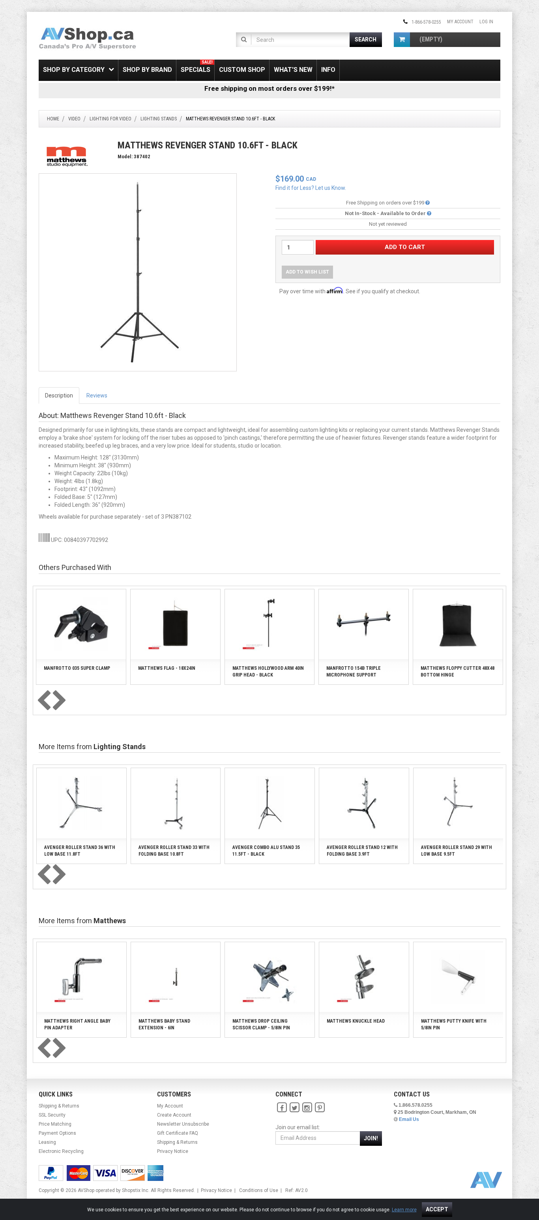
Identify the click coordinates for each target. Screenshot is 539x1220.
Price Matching (55, 1124)
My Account (460, 21)
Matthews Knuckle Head (356, 1021)
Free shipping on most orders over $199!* (269, 88)
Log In (486, 21)
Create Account (174, 1115)
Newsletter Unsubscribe (183, 1124)
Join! (371, 1138)
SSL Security (52, 1115)
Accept (437, 1209)
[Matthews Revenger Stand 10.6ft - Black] (137, 272)
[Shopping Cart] (402, 39)
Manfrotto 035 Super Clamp (77, 668)
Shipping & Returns (59, 1106)
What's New (293, 69)
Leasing (47, 1142)
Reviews (96, 395)
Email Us (409, 1119)
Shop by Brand (147, 69)
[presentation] (44, 701)
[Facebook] (281, 1108)
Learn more (404, 1210)
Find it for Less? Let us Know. (310, 188)
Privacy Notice (172, 1151)
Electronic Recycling (61, 1151)
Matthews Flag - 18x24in (166, 668)
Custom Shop (242, 69)
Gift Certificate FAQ (177, 1133)
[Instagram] (307, 1108)
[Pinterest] (319, 1108)
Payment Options (57, 1133)
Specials (197, 66)
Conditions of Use (258, 1190)
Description (59, 395)
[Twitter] (294, 1108)
